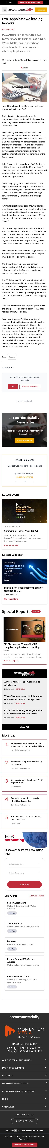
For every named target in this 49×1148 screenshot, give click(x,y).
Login (11, 2)
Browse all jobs (37, 895)
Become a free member (30, 2)
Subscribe (41, 10)
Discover (12, 357)
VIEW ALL (25, 726)
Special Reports (20, 611)
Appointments (8, 29)
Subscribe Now (24, 440)
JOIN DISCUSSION (24, 477)
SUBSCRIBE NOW (24, 1121)
